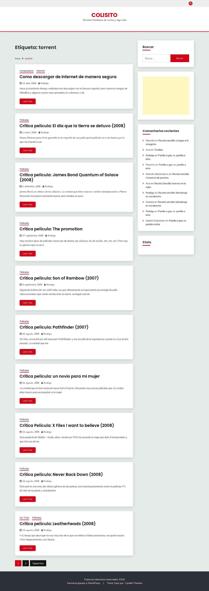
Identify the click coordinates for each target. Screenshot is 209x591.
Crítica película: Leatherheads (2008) (58, 523)
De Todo (24, 517)
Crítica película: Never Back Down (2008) (61, 474)
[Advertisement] (166, 95)
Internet (40, 70)
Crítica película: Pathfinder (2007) (54, 327)
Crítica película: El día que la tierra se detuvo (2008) (72, 126)
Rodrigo (45, 83)
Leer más (27, 101)
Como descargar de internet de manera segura (68, 77)
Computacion (27, 70)
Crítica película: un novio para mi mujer (60, 376)
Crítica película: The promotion (51, 229)
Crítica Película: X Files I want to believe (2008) (67, 425)
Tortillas (158, 149)
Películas (24, 119)
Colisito (104, 15)
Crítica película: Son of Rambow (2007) (59, 278)
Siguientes (38, 563)
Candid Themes (133, 583)
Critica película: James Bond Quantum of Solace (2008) (69, 177)
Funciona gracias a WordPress (84, 583)
